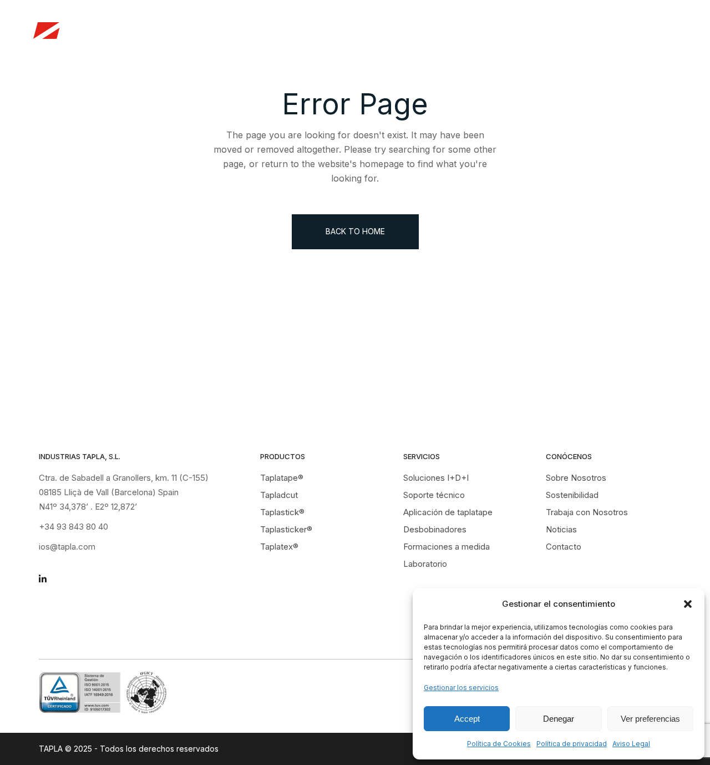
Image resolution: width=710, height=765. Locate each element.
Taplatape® (281, 477)
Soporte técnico (434, 495)
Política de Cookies (499, 743)
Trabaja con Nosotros (569, 30)
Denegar (558, 718)
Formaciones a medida (446, 546)
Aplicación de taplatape (448, 512)
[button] (687, 604)
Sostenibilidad (572, 495)
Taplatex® (279, 546)
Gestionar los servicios (461, 687)
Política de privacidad (571, 743)
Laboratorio (425, 563)
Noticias (650, 30)
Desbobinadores (434, 529)
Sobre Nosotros (576, 477)
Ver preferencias (650, 718)
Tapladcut (279, 495)
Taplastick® (282, 512)
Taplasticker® (286, 529)
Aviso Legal (631, 743)
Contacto (563, 546)
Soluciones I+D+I (436, 477)
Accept (467, 718)
